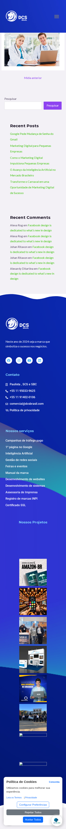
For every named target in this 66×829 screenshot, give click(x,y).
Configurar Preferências (33, 804)
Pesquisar (10, 98)
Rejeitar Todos (33, 812)
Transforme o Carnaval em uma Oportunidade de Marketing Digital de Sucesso (32, 187)
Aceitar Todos (33, 819)
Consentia (54, 782)
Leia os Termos (14, 797)
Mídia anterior (33, 77)
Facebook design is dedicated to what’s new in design (32, 273)
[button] (56, 16)
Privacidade (31, 797)
